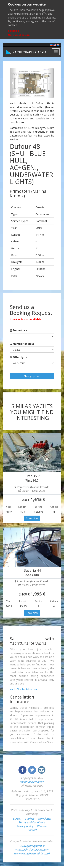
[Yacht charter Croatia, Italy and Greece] (54, 44)
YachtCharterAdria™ (32, 782)
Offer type (19, 357)
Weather (42, 826)
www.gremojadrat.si (32, 845)
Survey (17, 818)
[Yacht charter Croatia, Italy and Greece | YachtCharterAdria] (25, 51)
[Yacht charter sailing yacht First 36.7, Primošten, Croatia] (32, 452)
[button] (13, 83)
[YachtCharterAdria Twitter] (32, 769)
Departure (19, 330)
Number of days (23, 343)
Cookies (29, 818)
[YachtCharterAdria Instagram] (41, 769)
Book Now (32, 518)
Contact (32, 830)
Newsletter (44, 818)
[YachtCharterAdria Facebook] (23, 769)
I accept (13, 30)
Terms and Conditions (31, 822)
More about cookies (19, 34)
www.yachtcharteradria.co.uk (32, 853)
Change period (32, 376)
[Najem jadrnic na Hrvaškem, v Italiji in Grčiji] (51, 44)
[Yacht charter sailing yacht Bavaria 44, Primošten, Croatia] (32, 547)
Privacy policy (25, 826)
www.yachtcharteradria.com (32, 849)
